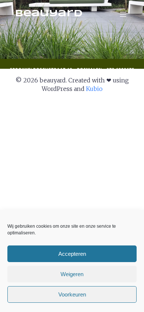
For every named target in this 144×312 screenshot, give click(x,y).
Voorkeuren (72, 294)
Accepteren (72, 254)
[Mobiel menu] (123, 14)
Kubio (94, 88)
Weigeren (72, 274)
